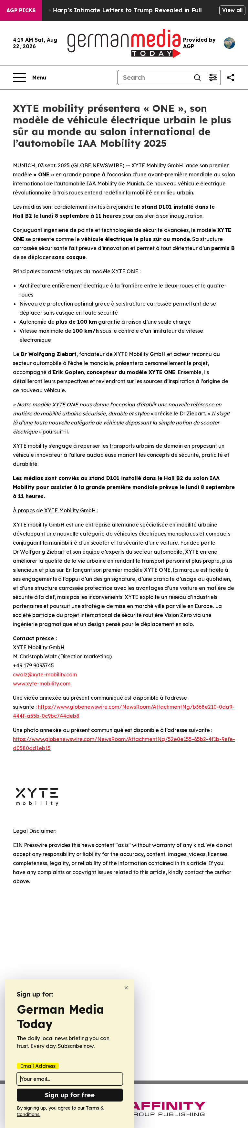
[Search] (197, 77)
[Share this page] (230, 77)
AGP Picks (21, 10)
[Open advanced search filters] (213, 77)
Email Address (38, 1066)
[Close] (126, 988)
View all (232, 10)
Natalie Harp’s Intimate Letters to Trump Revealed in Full (115, 10)
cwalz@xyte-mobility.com (45, 674)
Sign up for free (70, 1095)
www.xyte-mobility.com (41, 683)
